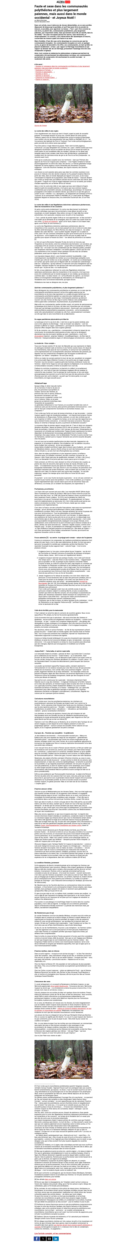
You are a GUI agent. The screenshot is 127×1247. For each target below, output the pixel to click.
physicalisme (39, 336)
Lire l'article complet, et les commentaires (53, 1233)
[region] (77, 393)
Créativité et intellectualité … (46, 78)
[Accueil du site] (63, 3)
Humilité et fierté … (42, 74)
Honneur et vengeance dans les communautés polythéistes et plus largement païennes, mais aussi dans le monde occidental (62, 67)
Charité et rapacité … (43, 79)
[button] (37, 1239)
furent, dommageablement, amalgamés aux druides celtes (61, 825)
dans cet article (50, 1179)
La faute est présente (50, 221)
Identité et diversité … (43, 76)
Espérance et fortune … (44, 70)
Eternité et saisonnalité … (44, 72)
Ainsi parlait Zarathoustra (59, 986)
